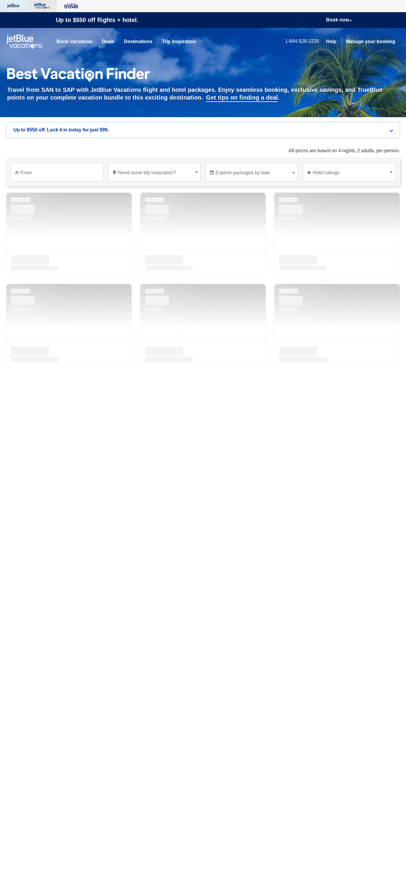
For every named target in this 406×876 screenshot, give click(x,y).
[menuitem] (74, 41)
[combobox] (58, 175)
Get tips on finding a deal (242, 97)
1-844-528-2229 (302, 41)
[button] (203, 130)
